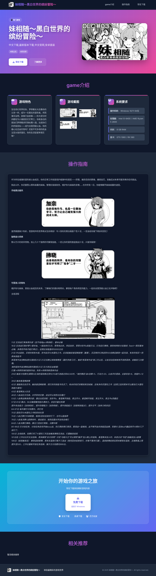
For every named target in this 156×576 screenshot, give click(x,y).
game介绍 (109, 4)
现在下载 (141, 4)
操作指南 (126, 4)
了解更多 (38, 62)
